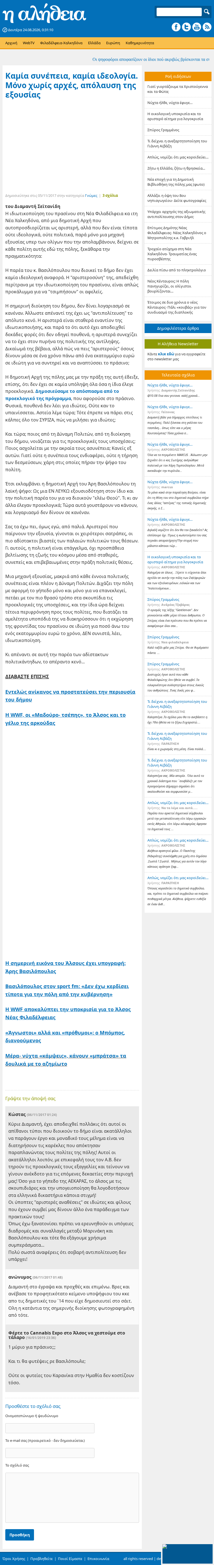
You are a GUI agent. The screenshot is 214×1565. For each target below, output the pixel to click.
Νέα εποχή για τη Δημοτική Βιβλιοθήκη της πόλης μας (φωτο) (176, 182)
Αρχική (11, 42)
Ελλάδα (94, 42)
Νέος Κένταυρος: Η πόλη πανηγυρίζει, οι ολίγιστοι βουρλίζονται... (169, 286)
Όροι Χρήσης (14, 1558)
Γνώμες (91, 195)
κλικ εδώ (166, 353)
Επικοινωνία (98, 1558)
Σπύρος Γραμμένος (163, 129)
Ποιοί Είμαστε (70, 1558)
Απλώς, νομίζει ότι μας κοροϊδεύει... (177, 157)
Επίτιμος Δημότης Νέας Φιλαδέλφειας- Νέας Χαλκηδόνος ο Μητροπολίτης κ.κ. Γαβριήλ (176, 232)
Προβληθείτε (41, 1558)
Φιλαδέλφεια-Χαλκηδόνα (61, 42)
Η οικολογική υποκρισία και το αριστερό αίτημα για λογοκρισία (175, 116)
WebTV (29, 42)
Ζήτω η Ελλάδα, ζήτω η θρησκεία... (176, 168)
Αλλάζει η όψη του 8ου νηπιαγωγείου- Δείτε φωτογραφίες (176, 198)
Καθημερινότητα (140, 42)
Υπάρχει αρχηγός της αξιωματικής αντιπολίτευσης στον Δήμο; (176, 214)
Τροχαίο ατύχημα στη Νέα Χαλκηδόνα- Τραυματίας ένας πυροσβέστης (172, 253)
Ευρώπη (113, 42)
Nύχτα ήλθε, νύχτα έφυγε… (170, 102)
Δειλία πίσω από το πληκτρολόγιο (176, 269)
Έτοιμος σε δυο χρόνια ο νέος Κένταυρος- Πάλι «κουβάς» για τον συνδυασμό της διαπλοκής (176, 307)
